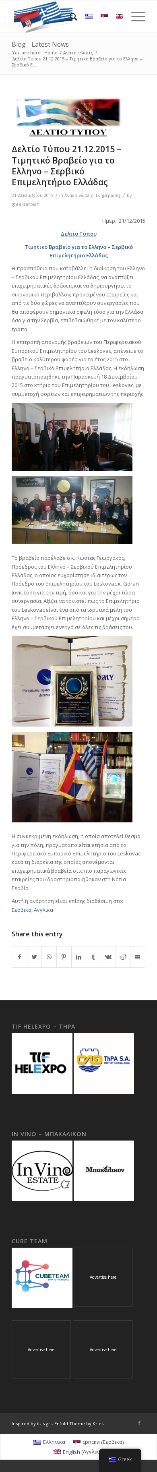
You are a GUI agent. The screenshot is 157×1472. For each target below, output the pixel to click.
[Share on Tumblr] (93, 956)
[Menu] (134, 16)
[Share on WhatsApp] (49, 956)
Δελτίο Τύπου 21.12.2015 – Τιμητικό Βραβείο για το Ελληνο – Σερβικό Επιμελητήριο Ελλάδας (66, 165)
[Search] (69, 16)
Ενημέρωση (108, 195)
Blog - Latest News (40, 44)
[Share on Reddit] (123, 956)
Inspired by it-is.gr (31, 1423)
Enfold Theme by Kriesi (79, 1423)
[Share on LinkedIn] (79, 956)
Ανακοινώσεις (78, 195)
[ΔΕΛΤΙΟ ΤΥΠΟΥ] (68, 117)
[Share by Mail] (137, 956)
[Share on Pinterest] (64, 956)
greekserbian (25, 204)
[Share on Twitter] (34, 956)
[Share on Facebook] (19, 956)
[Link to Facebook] (139, 1423)
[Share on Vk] (108, 956)
